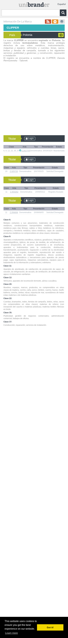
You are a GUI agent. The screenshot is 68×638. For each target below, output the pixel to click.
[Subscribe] (48, 21)
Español (62, 4)
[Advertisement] (34, 100)
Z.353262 (14, 192)
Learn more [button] (11, 633)
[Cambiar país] (61, 35)
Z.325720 (14, 171)
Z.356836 (14, 212)
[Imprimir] (62, 21)
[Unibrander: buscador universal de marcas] (34, 4)
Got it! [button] (50, 627)
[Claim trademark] (55, 21)
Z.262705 (25, 151)
